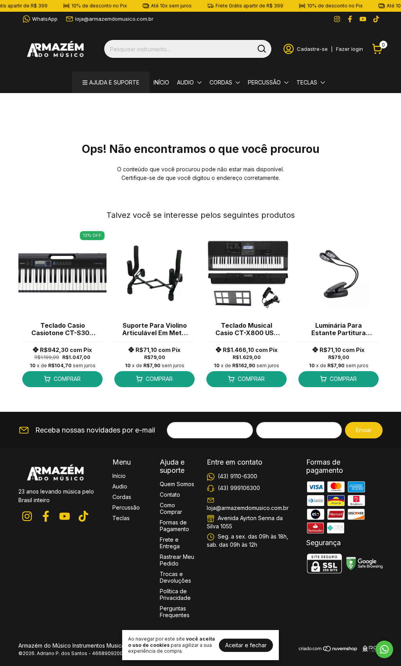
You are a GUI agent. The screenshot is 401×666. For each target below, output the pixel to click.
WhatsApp (45, 19)
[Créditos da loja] (370, 648)
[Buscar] (261, 48)
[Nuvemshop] (328, 649)
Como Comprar (171, 508)
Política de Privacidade (175, 594)
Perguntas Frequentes (175, 611)
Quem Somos (177, 484)
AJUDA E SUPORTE (114, 82)
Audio (185, 82)
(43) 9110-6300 (237, 476)
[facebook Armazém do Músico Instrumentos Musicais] (349, 19)
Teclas (306, 82)
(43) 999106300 (239, 488)
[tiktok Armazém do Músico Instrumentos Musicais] (376, 19)
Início (161, 82)
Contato (170, 494)
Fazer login (349, 49)
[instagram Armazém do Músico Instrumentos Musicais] (337, 19)
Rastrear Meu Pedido (177, 560)
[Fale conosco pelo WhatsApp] (384, 649)
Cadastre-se (312, 49)
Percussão (264, 82)
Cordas (221, 82)
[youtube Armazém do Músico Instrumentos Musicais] (362, 19)
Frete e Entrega (170, 542)
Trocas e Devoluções (175, 577)
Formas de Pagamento (174, 525)
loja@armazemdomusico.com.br (114, 19)
